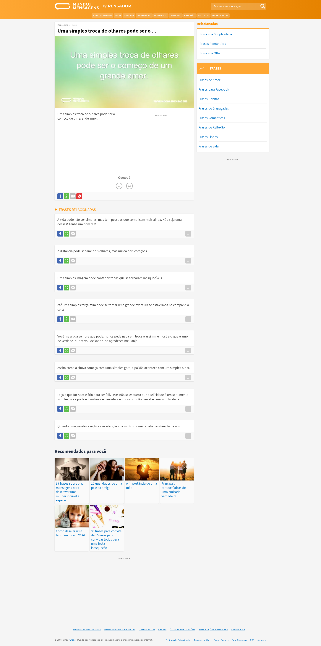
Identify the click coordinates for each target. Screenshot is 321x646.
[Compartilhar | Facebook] (60, 196)
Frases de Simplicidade (216, 34)
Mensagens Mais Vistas (87, 629)
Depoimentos (147, 629)
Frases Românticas (213, 43)
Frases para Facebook (214, 89)
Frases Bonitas (209, 99)
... (188, 234)
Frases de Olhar (211, 53)
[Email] (73, 196)
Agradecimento (102, 15)
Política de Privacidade (178, 640)
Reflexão (189, 15)
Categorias (238, 629)
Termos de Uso (202, 640)
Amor (118, 15)
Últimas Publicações (182, 629)
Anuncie (261, 640)
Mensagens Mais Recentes (119, 629)
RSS (252, 640)
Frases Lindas (219, 15)
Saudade (203, 15)
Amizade (129, 15)
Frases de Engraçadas (214, 108)
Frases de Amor (209, 80)
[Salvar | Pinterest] (79, 196)
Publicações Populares (213, 629)
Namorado (160, 15)
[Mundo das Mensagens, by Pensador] (106, 6)
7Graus (71, 639)
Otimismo (175, 15)
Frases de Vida (209, 146)
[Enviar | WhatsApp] (66, 196)
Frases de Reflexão (212, 127)
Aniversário (144, 15)
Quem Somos (221, 640)
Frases (162, 629)
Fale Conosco (239, 640)
